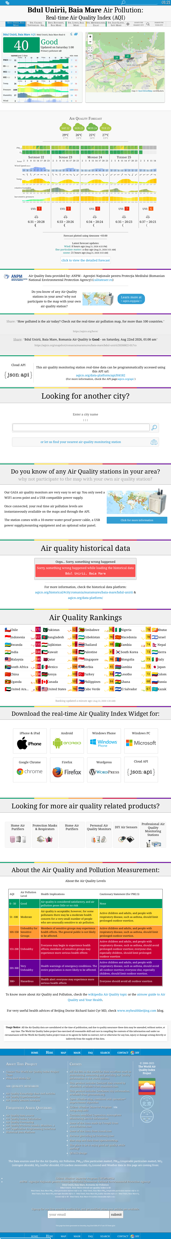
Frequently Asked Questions (29, 1107)
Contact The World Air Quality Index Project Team (32, 1073)
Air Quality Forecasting (20, 1122)
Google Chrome (30, 762)
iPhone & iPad (30, 733)
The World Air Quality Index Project (147, 1070)
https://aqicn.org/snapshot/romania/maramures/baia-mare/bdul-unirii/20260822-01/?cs (86, 345)
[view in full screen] (76, 34)
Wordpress (104, 762)
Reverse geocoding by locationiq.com (92, 1135)
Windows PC (141, 733)
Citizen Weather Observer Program (91, 1107)
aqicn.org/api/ (126, 379)
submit (116, 1214)
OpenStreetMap (145, 90)
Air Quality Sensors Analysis (23, 1100)
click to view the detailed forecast (85, 260)
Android (67, 733)
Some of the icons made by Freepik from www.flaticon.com (94, 1124)
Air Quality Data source (20, 1115)
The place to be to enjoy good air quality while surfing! (97, 1146)
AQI (19, 34)
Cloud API (141, 761)
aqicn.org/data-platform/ (85, 598)
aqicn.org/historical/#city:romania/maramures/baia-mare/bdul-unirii (84, 592)
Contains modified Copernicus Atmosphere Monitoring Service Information (95, 1116)
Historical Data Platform (20, 1132)
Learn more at (131, 299)
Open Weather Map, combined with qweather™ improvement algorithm (98, 1100)
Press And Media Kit (18, 1078)
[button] (128, 58)
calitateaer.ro (102, 280)
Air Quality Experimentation (23, 1096)
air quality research (22, 1085)
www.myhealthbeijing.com (136, 1010)
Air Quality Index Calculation (23, 1118)
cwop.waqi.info (79, 1110)
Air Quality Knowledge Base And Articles (30, 1093)
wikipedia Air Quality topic (107, 994)
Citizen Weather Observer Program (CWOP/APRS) (84, 1178)
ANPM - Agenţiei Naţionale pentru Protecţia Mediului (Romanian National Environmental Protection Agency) (85, 1181)
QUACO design (78, 1153)
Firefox (67, 762)
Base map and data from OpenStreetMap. (94, 1140)
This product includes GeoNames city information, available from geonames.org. (100, 1092)
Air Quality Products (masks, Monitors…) (30, 1125)
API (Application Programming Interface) (30, 1128)
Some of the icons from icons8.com (91, 1131)
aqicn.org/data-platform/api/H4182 (100, 375)
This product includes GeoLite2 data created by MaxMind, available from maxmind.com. (97, 1084)
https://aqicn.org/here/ (85, 331)
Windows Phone (104, 733)
